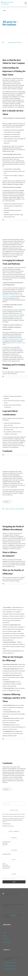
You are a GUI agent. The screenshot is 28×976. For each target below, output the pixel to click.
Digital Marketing (6, 823)
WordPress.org (6, 868)
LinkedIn (20, 313)
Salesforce (14, 342)
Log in (4, 863)
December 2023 (6, 841)
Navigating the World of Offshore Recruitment (14, 816)
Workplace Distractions (8, 826)
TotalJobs (12, 295)
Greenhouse (16, 339)
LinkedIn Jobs (6, 296)
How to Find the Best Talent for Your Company (14, 814)
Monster (18, 295)
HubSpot (19, 342)
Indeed (4, 295)
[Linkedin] (16, 910)
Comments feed (6, 866)
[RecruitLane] (9, 3)
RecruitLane (13, 915)
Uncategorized (7, 854)
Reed (8, 295)
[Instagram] (10, 910)
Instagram (10, 315)
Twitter (18, 315)
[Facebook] (4, 910)
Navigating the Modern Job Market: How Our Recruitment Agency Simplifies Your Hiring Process (13, 820)
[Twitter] (21, 910)
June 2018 (5, 844)
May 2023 (5, 843)
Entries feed (5, 865)
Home (4, 10)
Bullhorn (22, 339)
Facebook (5, 315)
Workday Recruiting (8, 339)
